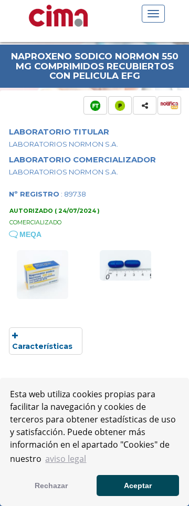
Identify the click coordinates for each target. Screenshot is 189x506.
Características (42, 346)
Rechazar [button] (51, 485)
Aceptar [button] (138, 485)
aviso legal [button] (65, 458)
